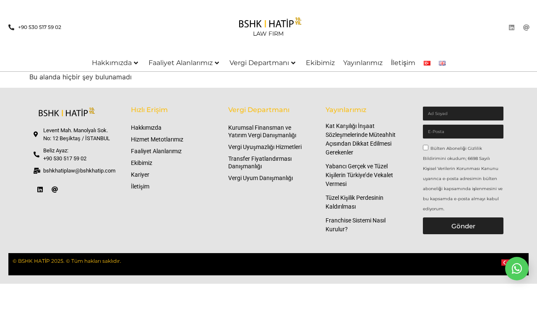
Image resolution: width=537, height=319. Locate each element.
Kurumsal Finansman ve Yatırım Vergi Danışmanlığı (262, 131)
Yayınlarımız (363, 63)
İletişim (403, 63)
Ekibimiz (320, 63)
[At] (526, 27)
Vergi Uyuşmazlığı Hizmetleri (265, 147)
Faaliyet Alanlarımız (181, 63)
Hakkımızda (112, 63)
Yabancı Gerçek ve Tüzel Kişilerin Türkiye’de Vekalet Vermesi (359, 175)
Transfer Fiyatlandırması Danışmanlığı (260, 162)
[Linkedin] (512, 27)
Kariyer (140, 174)
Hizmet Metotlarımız (157, 139)
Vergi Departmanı (259, 63)
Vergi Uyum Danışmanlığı (260, 178)
